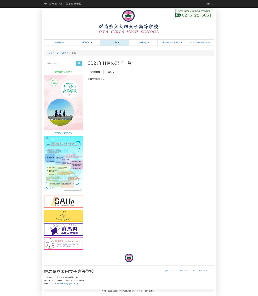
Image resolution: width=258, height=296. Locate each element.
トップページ (52, 53)
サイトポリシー (187, 271)
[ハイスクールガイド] (63, 216)
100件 (110, 72)
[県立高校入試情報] (63, 229)
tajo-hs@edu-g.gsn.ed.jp (66, 283)
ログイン (210, 4)
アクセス (169, 271)
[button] (115, 43)
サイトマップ (205, 271)
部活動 (65, 53)
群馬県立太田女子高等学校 (65, 3)
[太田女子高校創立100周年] (63, 243)
